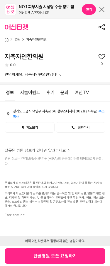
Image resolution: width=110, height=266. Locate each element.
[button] (81, 127)
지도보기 (32, 127)
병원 (17, 39)
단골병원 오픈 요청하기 (55, 256)
